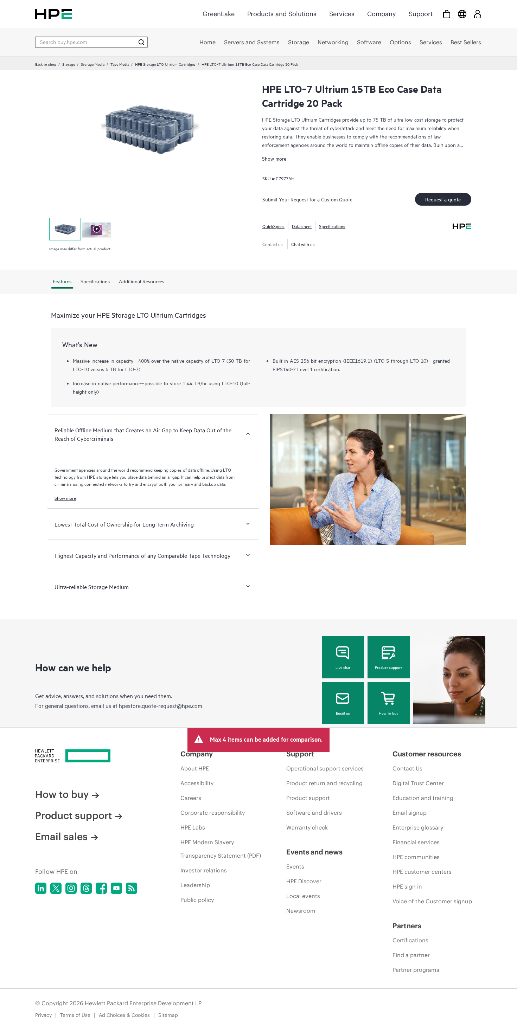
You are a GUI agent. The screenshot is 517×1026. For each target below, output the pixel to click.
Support (421, 14)
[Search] (141, 42)
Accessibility (196, 783)
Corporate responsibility (212, 812)
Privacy (43, 1015)
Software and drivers (314, 812)
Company (381, 14)
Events (295, 866)
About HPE (194, 768)
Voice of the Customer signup (432, 901)
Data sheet (302, 226)
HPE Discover (303, 881)
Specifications (332, 226)
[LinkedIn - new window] (40, 888)
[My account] (477, 14)
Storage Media (92, 64)
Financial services (416, 842)
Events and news (314, 851)
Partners (406, 925)
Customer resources (426, 753)
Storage (68, 64)
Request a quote (443, 199)
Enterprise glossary (417, 827)
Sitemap (168, 1015)
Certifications (410, 940)
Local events (303, 895)
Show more (274, 158)
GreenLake (219, 14)
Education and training (422, 797)
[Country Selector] (462, 14)
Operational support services (325, 768)
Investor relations (203, 870)
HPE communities (416, 856)
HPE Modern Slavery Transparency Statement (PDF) (220, 849)
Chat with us (303, 244)
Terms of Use (75, 1015)
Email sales (61, 836)
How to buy (388, 713)
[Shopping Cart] (446, 14)
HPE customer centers (422, 871)
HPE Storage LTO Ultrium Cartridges (165, 64)
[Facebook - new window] (101, 888)
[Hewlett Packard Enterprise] (53, 14)
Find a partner (411, 955)
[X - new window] (56, 888)
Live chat (343, 667)
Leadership (195, 885)
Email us (343, 713)
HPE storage (99, 476)
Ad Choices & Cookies (124, 1015)
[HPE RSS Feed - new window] (131, 888)
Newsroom (300, 910)
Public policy (197, 899)
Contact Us (407, 768)
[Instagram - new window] (71, 888)
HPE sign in (407, 886)
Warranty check (307, 827)
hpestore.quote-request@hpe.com (160, 705)
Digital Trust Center (418, 783)
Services (342, 14)
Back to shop (45, 64)
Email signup (409, 812)
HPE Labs (192, 827)
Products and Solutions (282, 14)
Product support (388, 667)
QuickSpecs (273, 226)
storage (433, 119)
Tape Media (119, 64)
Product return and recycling (324, 783)
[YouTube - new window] (116, 888)
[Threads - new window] (86, 888)
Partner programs (415, 969)
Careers (190, 797)
